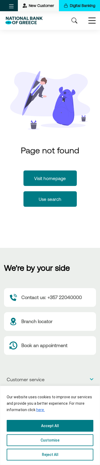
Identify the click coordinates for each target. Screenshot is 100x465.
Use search (50, 199)
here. (40, 410)
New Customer (41, 5)
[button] (11, 6)
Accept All (50, 426)
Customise (50, 440)
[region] (50, 425)
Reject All (50, 454)
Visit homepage (50, 178)
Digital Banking (82, 5)
